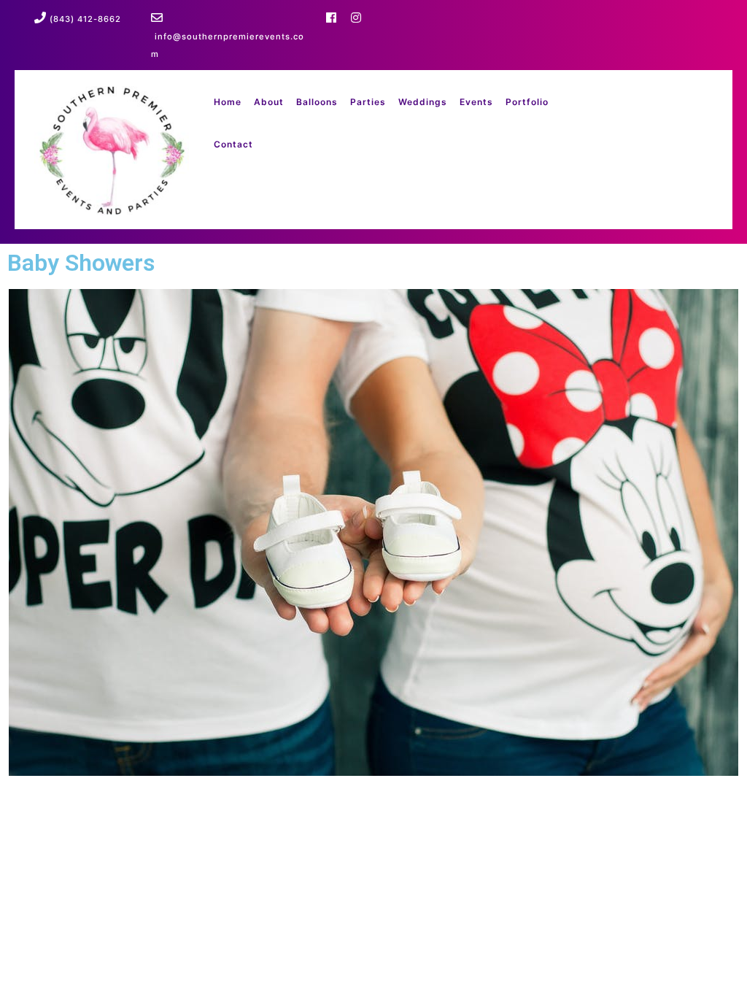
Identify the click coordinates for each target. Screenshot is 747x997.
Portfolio (527, 101)
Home (227, 101)
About (269, 101)
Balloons (317, 101)
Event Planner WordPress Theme (221, 808)
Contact (233, 144)
